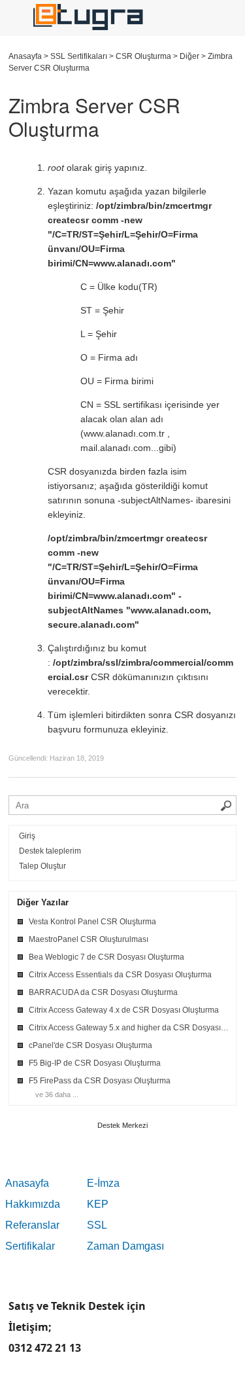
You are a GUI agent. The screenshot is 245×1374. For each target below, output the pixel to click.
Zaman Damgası (125, 1246)
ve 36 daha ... (56, 1094)
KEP (97, 1204)
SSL (97, 1225)
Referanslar (32, 1225)
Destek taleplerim (50, 851)
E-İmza (103, 1183)
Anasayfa (27, 1183)
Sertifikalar (30, 1246)
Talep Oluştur (42, 866)
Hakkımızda (32, 1204)
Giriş (27, 836)
